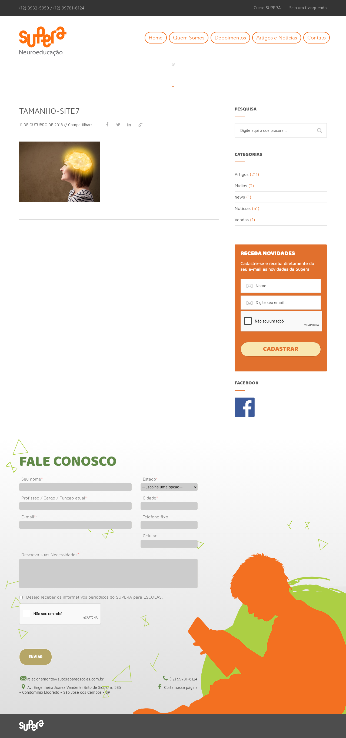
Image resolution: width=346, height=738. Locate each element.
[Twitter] (118, 124)
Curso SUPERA (267, 7)
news (240, 196)
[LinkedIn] (129, 124)
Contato (316, 38)
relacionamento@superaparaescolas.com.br (65, 679)
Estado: (151, 479)
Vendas (242, 219)
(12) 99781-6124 (183, 679)
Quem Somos (188, 38)
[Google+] (140, 124)
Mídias (241, 185)
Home (156, 38)
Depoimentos (230, 38)
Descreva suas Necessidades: (51, 554)
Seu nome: (33, 479)
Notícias (243, 208)
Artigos (241, 174)
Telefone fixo (155, 516)
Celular (150, 535)
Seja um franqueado (308, 7)
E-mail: (29, 516)
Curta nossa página (181, 687)
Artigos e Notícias (276, 38)
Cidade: (151, 497)
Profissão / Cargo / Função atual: (55, 497)
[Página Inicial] (47, 41)
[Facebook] (107, 124)
